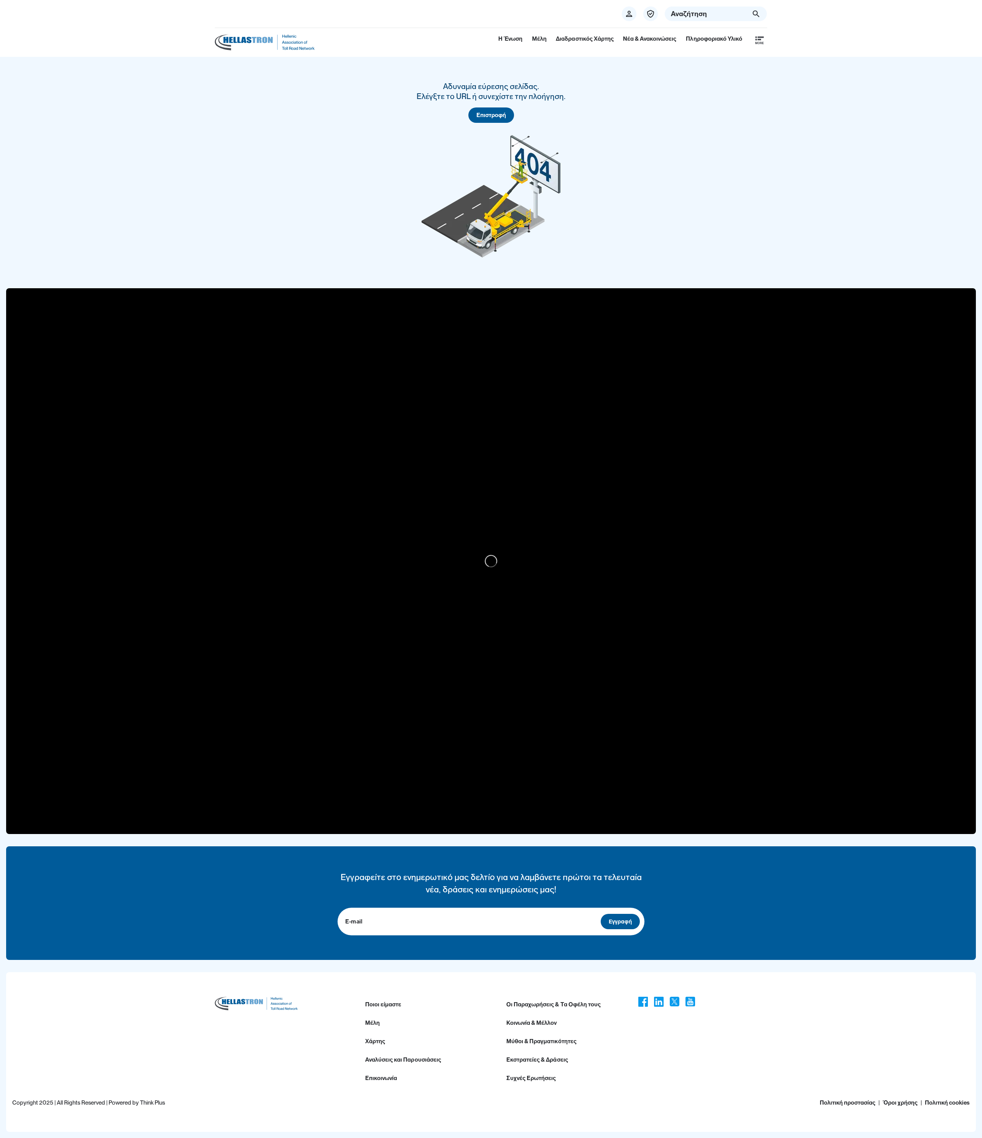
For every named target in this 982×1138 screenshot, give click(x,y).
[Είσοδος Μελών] (650, 13)
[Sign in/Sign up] (629, 13)
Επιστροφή (491, 115)
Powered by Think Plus (137, 1102)
